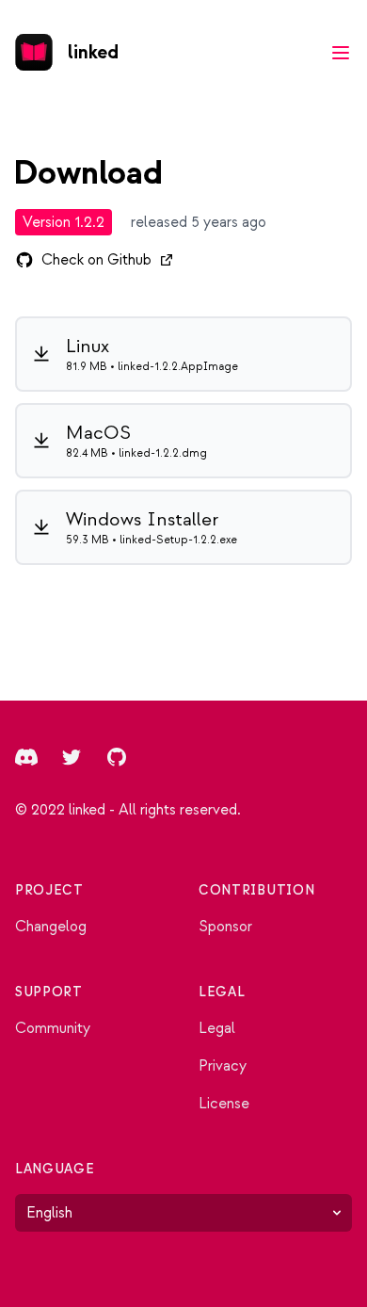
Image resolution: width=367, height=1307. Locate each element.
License (224, 1103)
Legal (217, 1028)
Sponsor (225, 926)
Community (52, 1028)
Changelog (51, 926)
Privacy (223, 1066)
